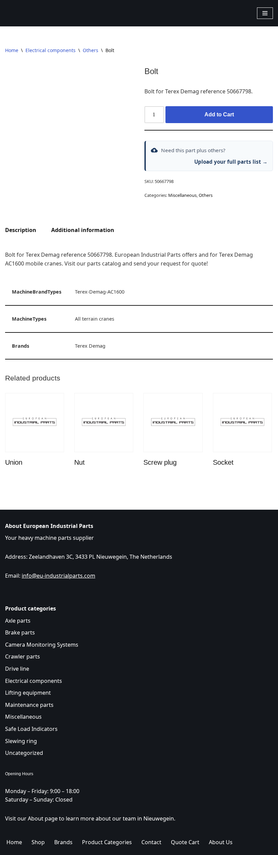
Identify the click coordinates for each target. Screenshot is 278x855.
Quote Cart (185, 842)
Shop (38, 842)
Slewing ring (21, 741)
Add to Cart (219, 114)
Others (90, 50)
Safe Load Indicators (31, 729)
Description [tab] (20, 230)
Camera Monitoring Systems (41, 644)
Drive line (17, 668)
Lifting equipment (28, 692)
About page (43, 818)
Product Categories (107, 842)
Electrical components (50, 50)
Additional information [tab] (82, 230)
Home (11, 50)
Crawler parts (22, 656)
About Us (221, 842)
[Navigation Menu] (265, 13)
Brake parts (20, 632)
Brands (63, 842)
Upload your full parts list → (230, 161)
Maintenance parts (29, 705)
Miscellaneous (182, 195)
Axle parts (18, 620)
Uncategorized (24, 753)
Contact (151, 842)
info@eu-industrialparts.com (58, 575)
